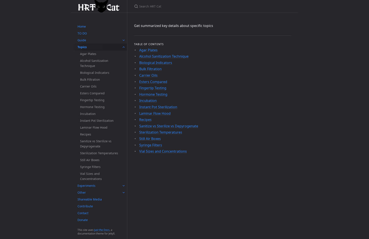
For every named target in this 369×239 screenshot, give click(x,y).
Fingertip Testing (92, 100)
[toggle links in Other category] (123, 192)
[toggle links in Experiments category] (123, 185)
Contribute (85, 206)
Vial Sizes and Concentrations (91, 176)
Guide (82, 40)
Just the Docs (102, 230)
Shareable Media (90, 199)
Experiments (86, 186)
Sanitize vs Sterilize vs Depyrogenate (95, 143)
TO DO (82, 33)
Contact (83, 213)
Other (82, 192)
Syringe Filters (90, 167)
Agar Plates (88, 54)
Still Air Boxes (90, 160)
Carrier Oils (88, 86)
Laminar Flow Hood (93, 127)
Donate (83, 220)
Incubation (88, 114)
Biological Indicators (94, 73)
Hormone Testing (92, 107)
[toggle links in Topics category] (123, 47)
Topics (82, 47)
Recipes (85, 134)
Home (82, 26)
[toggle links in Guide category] (123, 40)
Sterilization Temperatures (99, 153)
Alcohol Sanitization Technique (94, 63)
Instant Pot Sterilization (97, 121)
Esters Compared (92, 93)
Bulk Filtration (90, 79)
